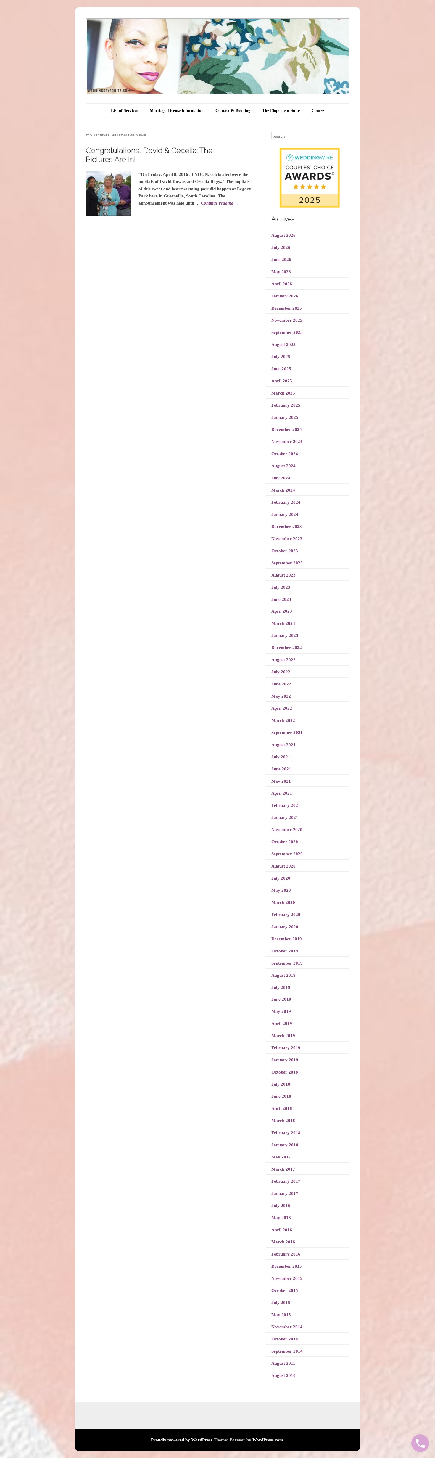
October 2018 (284, 1072)
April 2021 (281, 793)
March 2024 (283, 490)
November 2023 (286, 538)
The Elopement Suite (281, 110)
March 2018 (283, 1120)
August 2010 (283, 1375)
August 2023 (283, 575)
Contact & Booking (232, 110)
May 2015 (281, 1314)
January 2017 (284, 1193)
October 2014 (284, 1339)
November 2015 (286, 1278)
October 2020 (284, 841)
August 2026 (283, 235)
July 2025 (280, 356)
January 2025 (284, 417)
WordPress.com (267, 1440)
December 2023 (286, 526)
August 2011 (283, 1363)
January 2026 (284, 296)
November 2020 (286, 829)
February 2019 (285, 1047)
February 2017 (285, 1181)
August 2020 (283, 866)
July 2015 (280, 1302)
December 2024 (286, 429)
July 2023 (280, 587)
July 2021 (280, 756)
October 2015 (284, 1290)
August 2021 (283, 744)
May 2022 (281, 696)
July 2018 (280, 1084)
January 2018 (284, 1144)
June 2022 (281, 684)
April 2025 (281, 381)
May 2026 (281, 271)
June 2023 (281, 599)
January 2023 (284, 635)
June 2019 (281, 999)
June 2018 (281, 1096)
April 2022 (281, 708)
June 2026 (281, 259)
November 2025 (286, 320)
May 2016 (281, 1217)
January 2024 (284, 514)
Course (318, 110)
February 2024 (285, 502)
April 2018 (281, 1108)
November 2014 (286, 1327)
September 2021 (287, 732)
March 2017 (283, 1169)
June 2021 (281, 769)
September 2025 (287, 332)
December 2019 (286, 938)
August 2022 (283, 659)
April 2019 (281, 1023)
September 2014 (287, 1351)
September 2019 (287, 963)
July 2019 (280, 987)
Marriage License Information (177, 110)
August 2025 (283, 344)
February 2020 (285, 914)
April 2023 (281, 611)
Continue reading (220, 203)
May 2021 (281, 781)
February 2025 (285, 405)
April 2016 (281, 1229)
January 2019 (284, 1060)
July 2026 (280, 247)
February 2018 (285, 1132)
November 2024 (286, 441)
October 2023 (284, 550)
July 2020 (280, 878)
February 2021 (285, 805)
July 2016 (280, 1205)
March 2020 (283, 902)
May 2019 (281, 1011)
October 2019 (284, 951)
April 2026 (281, 283)
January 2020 (284, 926)
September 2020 (287, 854)
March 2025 (283, 393)
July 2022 (280, 672)
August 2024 (283, 466)
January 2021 (284, 817)
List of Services (124, 110)
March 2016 (283, 1242)
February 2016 (285, 1254)
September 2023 (287, 563)
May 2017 (281, 1157)
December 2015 (286, 1266)
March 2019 (283, 1035)
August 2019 (283, 975)
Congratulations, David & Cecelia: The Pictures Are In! (149, 154)
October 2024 (284, 453)
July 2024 (280, 478)
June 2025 (281, 368)
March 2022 (283, 720)
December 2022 (286, 647)
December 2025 (286, 308)
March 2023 (283, 623)
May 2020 (281, 890)
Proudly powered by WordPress (181, 1440)
